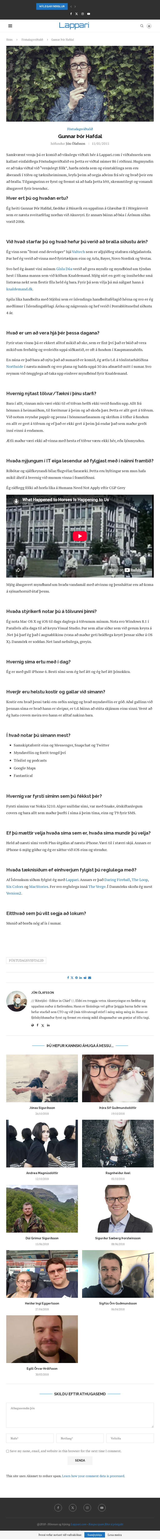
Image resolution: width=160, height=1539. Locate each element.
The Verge (97, 886)
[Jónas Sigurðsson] (42, 1078)
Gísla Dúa (64, 268)
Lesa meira (115, 1534)
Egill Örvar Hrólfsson (42, 1368)
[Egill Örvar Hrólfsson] (42, 1339)
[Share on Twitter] (72, 978)
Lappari (72, 879)
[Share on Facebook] (68, 978)
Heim (9, 39)
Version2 (13, 893)
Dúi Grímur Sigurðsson (42, 1238)
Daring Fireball (117, 879)
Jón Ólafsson (75, 143)
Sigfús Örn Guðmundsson (118, 1303)
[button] (71, 6)
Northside (14, 366)
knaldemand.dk (19, 288)
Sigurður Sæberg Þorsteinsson (118, 1238)
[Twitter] (76, 14)
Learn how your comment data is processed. (93, 1476)
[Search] (142, 26)
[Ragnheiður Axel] (118, 1143)
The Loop (140, 879)
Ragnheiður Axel (118, 1173)
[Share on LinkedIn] (80, 978)
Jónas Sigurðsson (42, 1108)
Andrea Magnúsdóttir (42, 1173)
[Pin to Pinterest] (76, 978)
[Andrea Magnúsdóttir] (42, 1143)
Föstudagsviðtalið (32, 39)
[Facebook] (71, 14)
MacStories (38, 886)
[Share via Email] (89, 978)
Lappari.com (78, 1524)
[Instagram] (82, 14)
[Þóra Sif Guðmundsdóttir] (118, 1078)
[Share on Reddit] (85, 978)
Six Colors (14, 886)
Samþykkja (95, 1535)
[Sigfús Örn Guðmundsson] (118, 1274)
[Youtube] (88, 14)
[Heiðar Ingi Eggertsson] (42, 1274)
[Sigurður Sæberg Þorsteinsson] (118, 1209)
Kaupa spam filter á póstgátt (106, 1524)
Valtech (78, 251)
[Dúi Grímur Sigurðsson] (42, 1209)
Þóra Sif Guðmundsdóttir (117, 1108)
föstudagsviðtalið (26, 960)
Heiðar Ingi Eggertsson (42, 1303)
